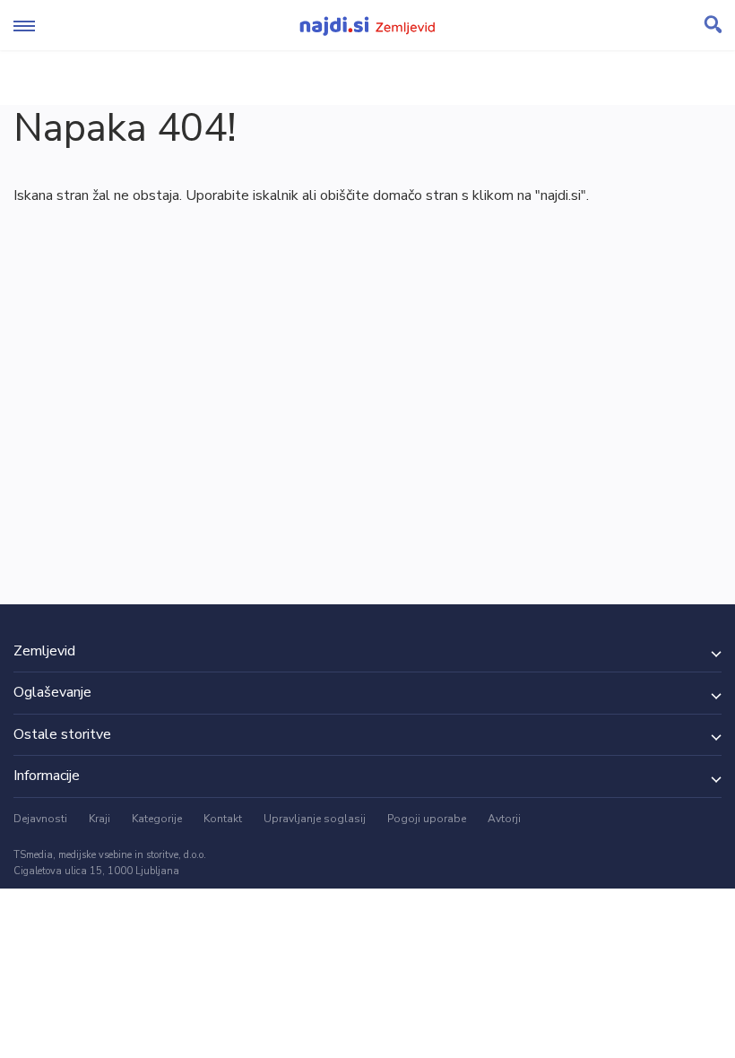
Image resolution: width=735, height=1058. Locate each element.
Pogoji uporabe (426, 818)
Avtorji (504, 818)
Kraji (99, 818)
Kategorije (157, 818)
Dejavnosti (40, 818)
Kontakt (222, 818)
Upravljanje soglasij (315, 818)
